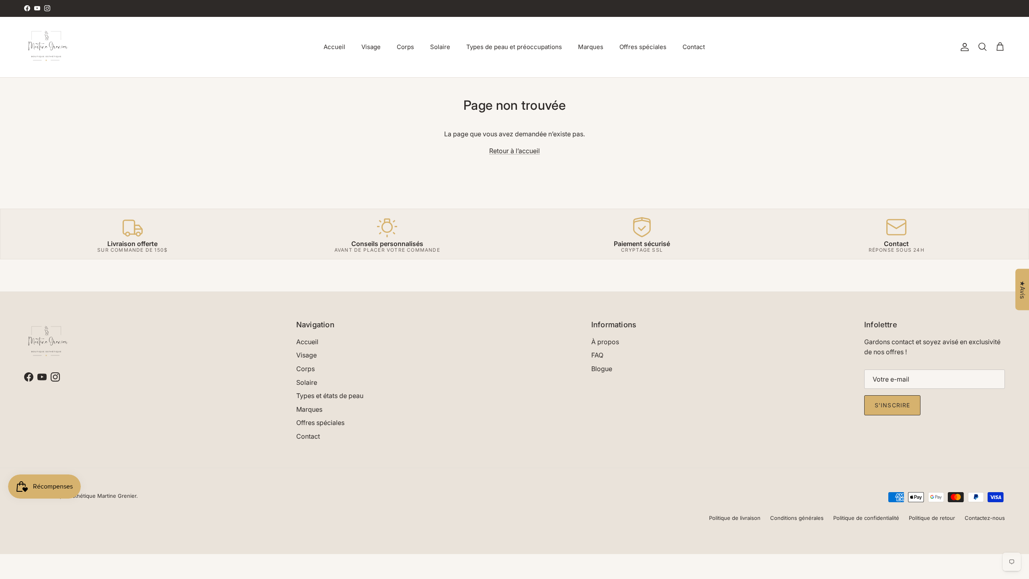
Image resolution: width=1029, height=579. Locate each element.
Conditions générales (797, 518)
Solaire (440, 47)
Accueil (334, 47)
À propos (605, 342)
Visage (371, 47)
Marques (590, 47)
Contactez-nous (985, 518)
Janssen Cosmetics (466, 9)
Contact (694, 47)
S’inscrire (892, 405)
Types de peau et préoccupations (514, 47)
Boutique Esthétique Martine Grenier (90, 496)
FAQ (597, 355)
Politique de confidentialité (866, 518)
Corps (405, 47)
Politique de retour (932, 518)
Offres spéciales (642, 47)
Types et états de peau (329, 396)
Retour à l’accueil (514, 151)
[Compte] (963, 47)
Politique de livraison (734, 518)
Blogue (601, 369)
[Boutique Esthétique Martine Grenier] (46, 47)
